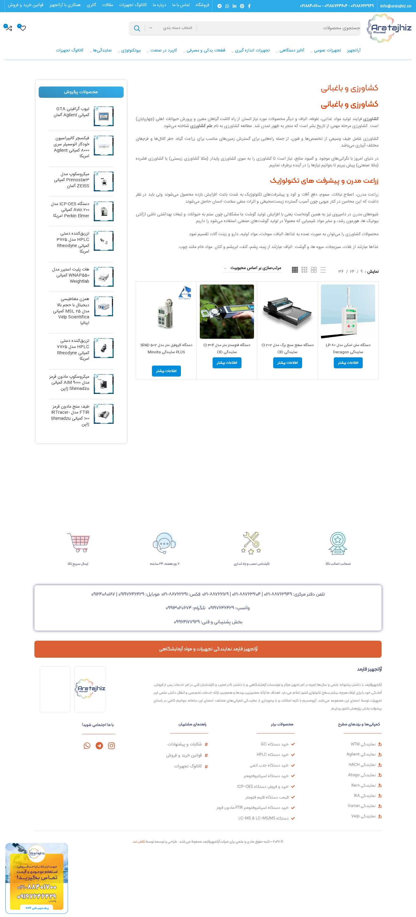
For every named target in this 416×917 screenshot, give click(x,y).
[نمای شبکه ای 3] (304, 270)
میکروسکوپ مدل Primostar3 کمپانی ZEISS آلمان (71, 180)
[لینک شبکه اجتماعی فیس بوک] (249, 6)
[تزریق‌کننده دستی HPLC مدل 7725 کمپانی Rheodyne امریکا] (104, 351)
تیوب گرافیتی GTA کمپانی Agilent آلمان (71, 112)
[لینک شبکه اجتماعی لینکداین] (234, 6)
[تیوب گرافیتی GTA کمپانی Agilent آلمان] (104, 116)
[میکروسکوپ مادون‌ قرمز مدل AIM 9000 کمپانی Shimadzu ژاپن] (104, 384)
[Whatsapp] (87, 745)
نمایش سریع (325, 308)
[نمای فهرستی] (323, 270)
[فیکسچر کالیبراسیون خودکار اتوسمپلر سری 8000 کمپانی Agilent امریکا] (104, 149)
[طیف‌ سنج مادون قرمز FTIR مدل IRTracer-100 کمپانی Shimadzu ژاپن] (104, 417)
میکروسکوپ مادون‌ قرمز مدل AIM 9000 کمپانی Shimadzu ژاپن (69, 383)
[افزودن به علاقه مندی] (325, 322)
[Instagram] (111, 745)
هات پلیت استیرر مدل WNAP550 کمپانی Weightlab (70, 276)
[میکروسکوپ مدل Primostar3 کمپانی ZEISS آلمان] (104, 182)
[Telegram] (99, 745)
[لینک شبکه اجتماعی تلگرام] (220, 6)
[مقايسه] (325, 294)
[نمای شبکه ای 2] (314, 270)
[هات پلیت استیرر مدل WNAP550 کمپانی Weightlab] (104, 277)
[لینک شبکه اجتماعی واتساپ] (227, 6)
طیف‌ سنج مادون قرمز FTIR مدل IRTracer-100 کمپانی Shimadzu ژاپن (70, 416)
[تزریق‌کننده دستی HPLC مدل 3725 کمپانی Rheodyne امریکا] (104, 244)
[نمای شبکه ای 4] (295, 270)
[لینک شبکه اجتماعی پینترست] (242, 6)
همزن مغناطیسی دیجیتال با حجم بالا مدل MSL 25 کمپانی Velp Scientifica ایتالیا (71, 311)
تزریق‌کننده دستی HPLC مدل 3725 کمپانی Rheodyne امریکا (73, 243)
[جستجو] (137, 28)
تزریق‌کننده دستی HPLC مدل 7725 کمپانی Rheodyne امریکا (73, 350)
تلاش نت (139, 841)
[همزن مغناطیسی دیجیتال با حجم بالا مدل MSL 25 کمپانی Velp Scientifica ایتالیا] (104, 312)
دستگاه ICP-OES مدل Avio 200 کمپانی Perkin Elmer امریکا (70, 210)
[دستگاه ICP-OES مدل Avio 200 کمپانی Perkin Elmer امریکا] (104, 211)
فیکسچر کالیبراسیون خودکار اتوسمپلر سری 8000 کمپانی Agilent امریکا (71, 147)
